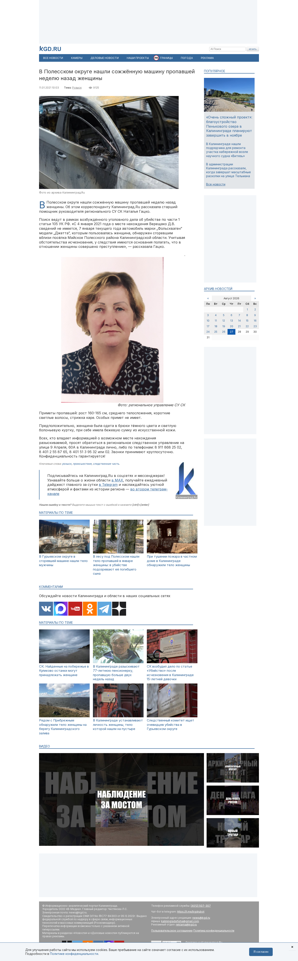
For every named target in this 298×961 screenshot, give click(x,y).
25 (215, 331)
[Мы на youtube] (75, 609)
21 (239, 326)
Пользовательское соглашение (172, 930)
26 (223, 331)
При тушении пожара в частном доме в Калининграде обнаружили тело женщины (172, 560)
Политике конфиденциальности (74, 954)
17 (208, 326)
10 (208, 320)
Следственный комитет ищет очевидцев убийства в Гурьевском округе (170, 724)
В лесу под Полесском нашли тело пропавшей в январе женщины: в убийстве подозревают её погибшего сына (116, 565)
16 (255, 320)
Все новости (215, 184)
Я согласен (260, 951)
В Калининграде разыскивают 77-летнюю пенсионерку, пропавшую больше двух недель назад (116, 672)
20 (231, 326)
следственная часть (106, 463)
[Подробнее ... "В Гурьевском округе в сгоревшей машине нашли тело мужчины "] (64, 552)
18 (215, 326)
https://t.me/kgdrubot (190, 911)
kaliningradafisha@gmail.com (180, 921)
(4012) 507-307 (201, 905)
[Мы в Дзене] (119, 609)
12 (223, 320)
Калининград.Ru (186, 497)
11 (216, 320)
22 (247, 326)
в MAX (117, 480)
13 (231, 320)
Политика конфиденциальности (213, 930)
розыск (67, 463)
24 (208, 331)
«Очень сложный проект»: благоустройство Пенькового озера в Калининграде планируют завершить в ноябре (229, 126)
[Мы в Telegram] (104, 609)
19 (223, 326)
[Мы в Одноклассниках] (90, 609)
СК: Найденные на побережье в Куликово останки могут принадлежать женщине (64, 670)
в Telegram (108, 484)
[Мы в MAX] (61, 609)
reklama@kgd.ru (186, 924)
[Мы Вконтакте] (46, 609)
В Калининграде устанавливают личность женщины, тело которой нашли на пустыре (118, 724)
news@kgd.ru (201, 917)
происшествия (82, 463)
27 (231, 331)
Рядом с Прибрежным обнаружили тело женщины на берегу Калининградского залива (63, 726)
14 (239, 320)
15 (247, 320)
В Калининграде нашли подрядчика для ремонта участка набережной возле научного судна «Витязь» (227, 150)
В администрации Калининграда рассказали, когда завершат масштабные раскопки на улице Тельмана (228, 170)
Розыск (77, 87)
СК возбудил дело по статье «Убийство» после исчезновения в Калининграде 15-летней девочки (170, 672)
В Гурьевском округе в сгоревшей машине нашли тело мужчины (63, 560)
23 (255, 326)
